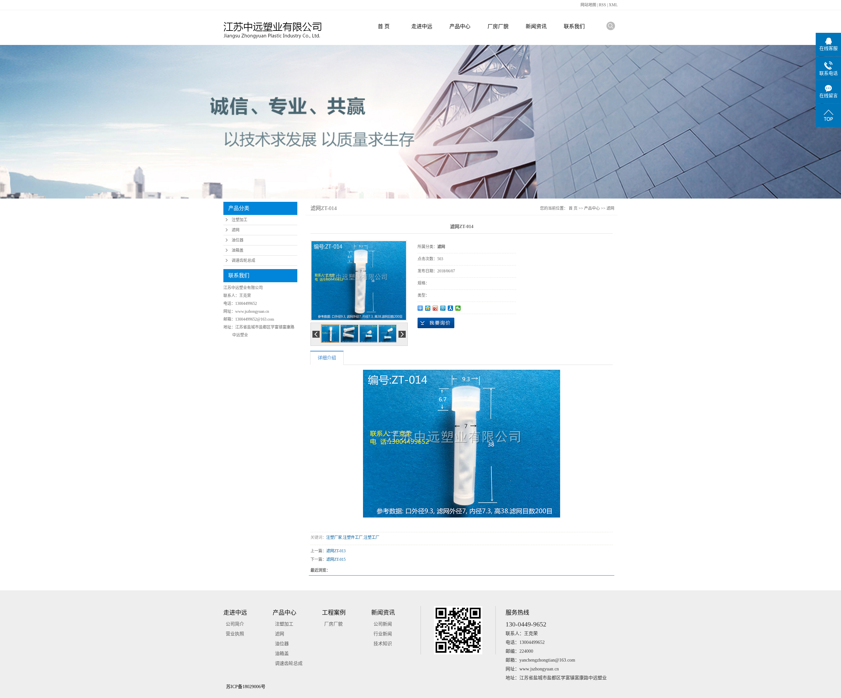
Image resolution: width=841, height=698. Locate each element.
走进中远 (421, 26)
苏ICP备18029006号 (245, 686)
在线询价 (436, 323)
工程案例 (334, 612)
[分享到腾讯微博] (443, 308)
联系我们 (574, 26)
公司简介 (235, 624)
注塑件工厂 (353, 537)
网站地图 (588, 5)
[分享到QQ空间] (428, 308)
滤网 (235, 230)
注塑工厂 (371, 537)
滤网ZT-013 (336, 551)
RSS (602, 5)
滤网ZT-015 (336, 559)
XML (613, 5)
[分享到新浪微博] (435, 308)
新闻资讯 (536, 26)
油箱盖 (237, 250)
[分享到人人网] (450, 308)
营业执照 (235, 633)
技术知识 (383, 643)
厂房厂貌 (498, 26)
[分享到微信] (458, 308)
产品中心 (459, 26)
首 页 (384, 26)
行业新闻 (383, 633)
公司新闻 (383, 624)
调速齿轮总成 (243, 260)
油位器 (237, 240)
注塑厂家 (334, 537)
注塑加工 (239, 220)
